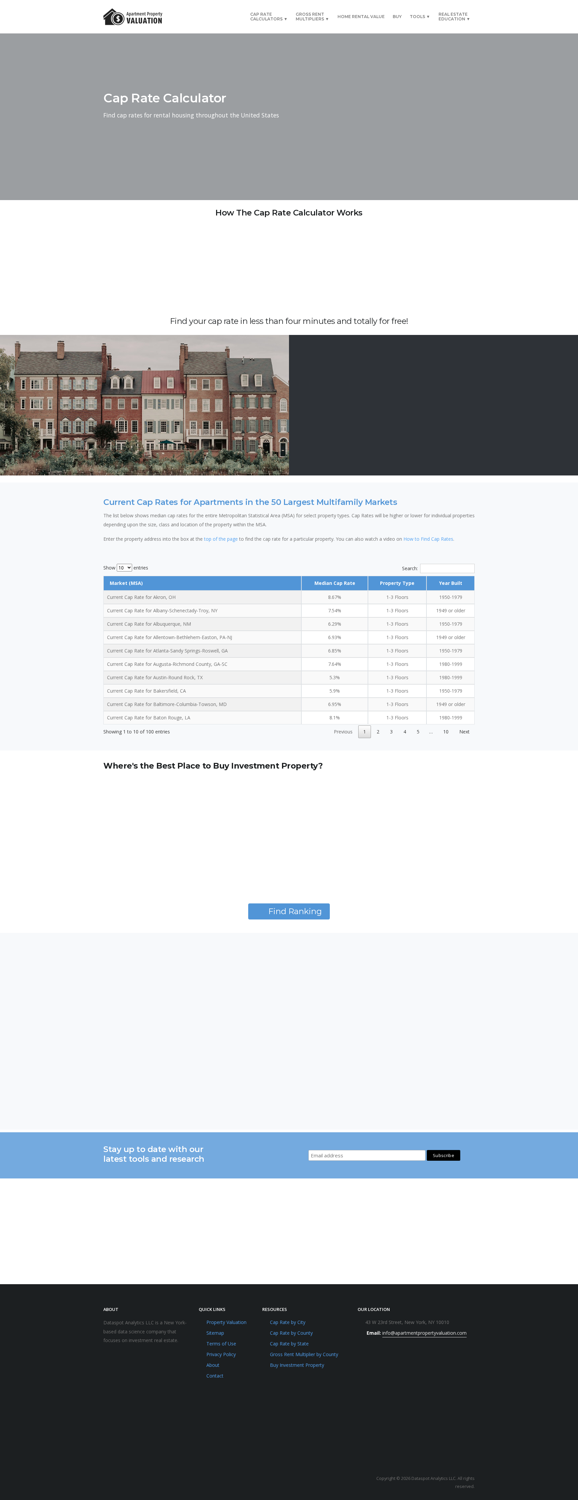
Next (464, 731)
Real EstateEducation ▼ (454, 16)
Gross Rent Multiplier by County (304, 1354)
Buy (397, 16)
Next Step (373, 133)
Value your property (143, 1268)
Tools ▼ (420, 16)
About (212, 1365)
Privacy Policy (221, 1354)
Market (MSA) (126, 583)
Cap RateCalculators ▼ (269, 16)
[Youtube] (110, 1482)
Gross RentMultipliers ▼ (312, 16)
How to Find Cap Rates (428, 539)
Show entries (125, 567)
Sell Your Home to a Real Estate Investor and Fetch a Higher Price (280, 1062)
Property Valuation (226, 1322)
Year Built (450, 583)
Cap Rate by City (287, 1322)
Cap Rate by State (289, 1343)
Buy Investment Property (297, 1365)
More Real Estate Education (295, 1108)
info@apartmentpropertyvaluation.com (424, 1333)
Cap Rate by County (291, 1333)
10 (446, 731)
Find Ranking (295, 911)
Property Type (397, 583)
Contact (214, 1376)
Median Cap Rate (334, 583)
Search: (410, 568)
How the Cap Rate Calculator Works (411, 959)
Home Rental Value (361, 16)
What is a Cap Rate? (133, 1010)
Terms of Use (221, 1343)
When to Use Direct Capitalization (408, 1058)
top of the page (221, 539)
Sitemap (215, 1333)
